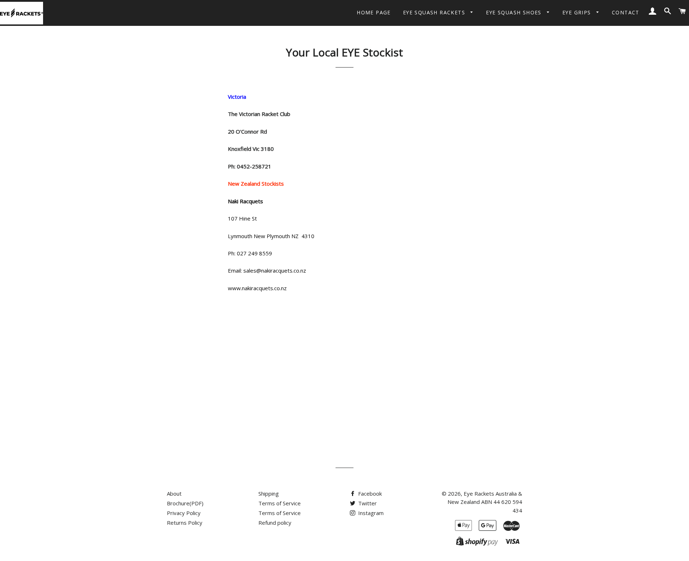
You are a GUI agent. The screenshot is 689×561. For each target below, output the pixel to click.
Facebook (369, 493)
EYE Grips (577, 12)
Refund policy (274, 522)
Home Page (374, 12)
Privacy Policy (184, 512)
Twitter (367, 503)
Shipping (268, 493)
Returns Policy (184, 522)
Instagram (370, 512)
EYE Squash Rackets (435, 12)
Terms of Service (279, 503)
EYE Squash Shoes (514, 12)
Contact (625, 12)
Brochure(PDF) (185, 503)
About (174, 493)
